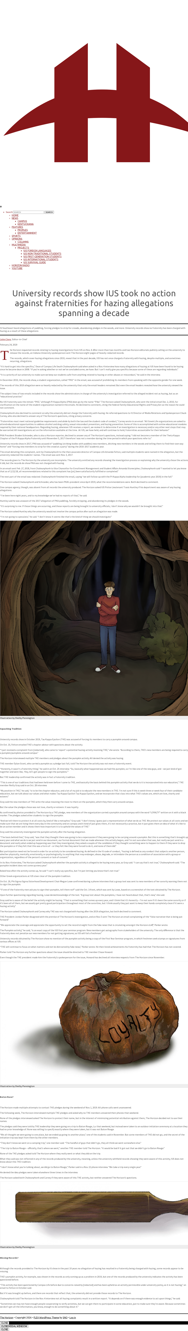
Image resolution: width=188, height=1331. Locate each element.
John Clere (5, 339)
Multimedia (19, 244)
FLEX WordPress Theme (46, 1317)
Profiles (23, 230)
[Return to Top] (1, 207)
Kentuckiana (26, 224)
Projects (23, 247)
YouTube (17, 268)
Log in (72, 1317)
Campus (22, 221)
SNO (65, 1317)
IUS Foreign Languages (37, 250)
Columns (23, 241)
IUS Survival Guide (35, 262)
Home (15, 215)
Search (9, 212)
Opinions (17, 238)
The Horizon (6, 1317)
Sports (16, 236)
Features (17, 227)
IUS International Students (41, 259)
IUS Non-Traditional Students (42, 253)
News (15, 218)
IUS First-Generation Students (43, 256)
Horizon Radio (21, 265)
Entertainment (27, 233)
